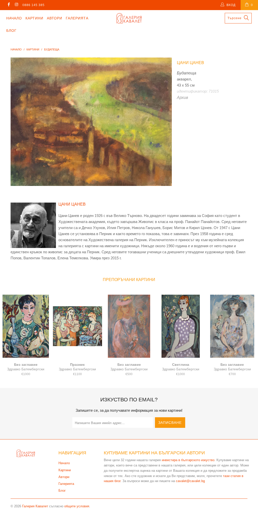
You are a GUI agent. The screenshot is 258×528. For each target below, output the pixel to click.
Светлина (180, 326)
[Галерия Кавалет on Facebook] (8, 5)
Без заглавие (25, 326)
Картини (34, 18)
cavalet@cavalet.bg (190, 481)
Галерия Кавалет (35, 506)
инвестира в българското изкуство (188, 460)
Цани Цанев (190, 63)
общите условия (76, 506)
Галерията (77, 18)
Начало (14, 18)
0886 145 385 (33, 5)
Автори (54, 18)
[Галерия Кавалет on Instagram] (16, 5)
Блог (11, 31)
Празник (77, 326)
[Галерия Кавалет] (129, 18)
